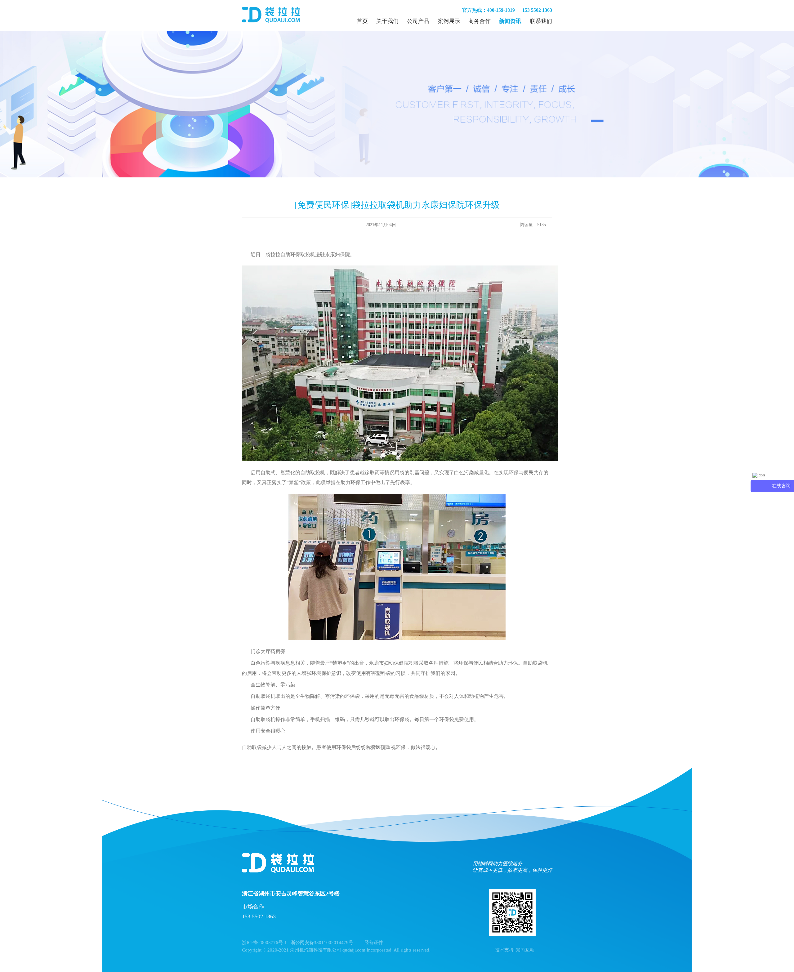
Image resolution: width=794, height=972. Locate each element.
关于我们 (387, 21)
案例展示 (449, 21)
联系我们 (541, 21)
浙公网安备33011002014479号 (322, 942)
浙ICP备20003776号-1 (264, 942)
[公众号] (512, 912)
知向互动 (525, 949)
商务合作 (479, 21)
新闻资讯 (510, 21)
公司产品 (418, 21)
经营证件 (373, 942)
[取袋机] (271, 16)
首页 (362, 21)
